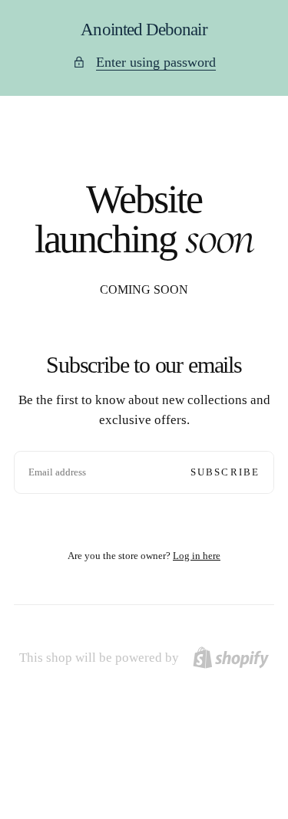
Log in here (196, 555)
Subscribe (225, 472)
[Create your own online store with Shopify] (231, 657)
